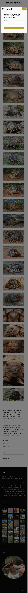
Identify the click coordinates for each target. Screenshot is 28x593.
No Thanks (25, 8)
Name (5, 20)
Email (5, 23)
